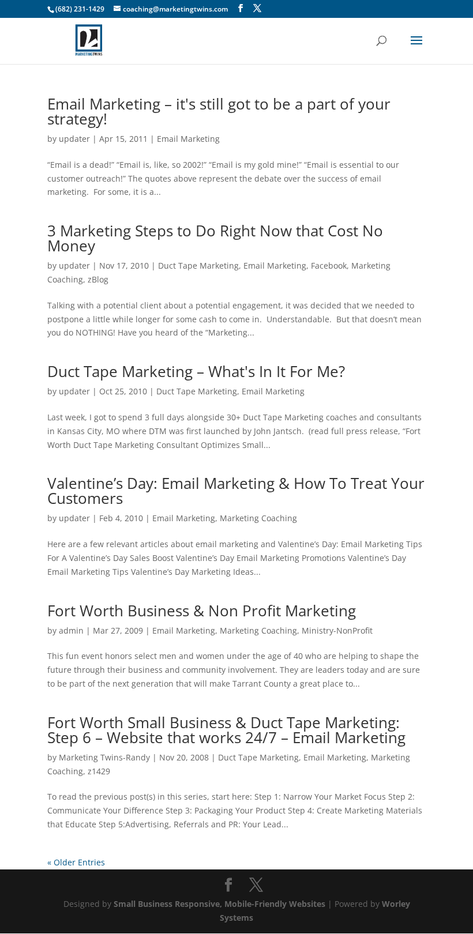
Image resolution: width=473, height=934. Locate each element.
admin (71, 630)
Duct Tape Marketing (198, 265)
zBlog (98, 279)
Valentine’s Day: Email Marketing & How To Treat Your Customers (236, 491)
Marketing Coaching (258, 518)
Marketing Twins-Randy (104, 757)
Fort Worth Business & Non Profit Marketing (201, 610)
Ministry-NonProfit (337, 630)
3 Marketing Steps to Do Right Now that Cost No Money (215, 238)
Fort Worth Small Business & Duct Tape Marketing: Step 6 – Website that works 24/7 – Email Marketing (226, 730)
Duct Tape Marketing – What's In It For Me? (196, 371)
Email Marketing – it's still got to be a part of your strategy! (219, 111)
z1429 (99, 771)
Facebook (329, 265)
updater (74, 138)
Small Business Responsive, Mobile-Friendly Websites (219, 903)
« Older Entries (76, 862)
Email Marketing (188, 138)
